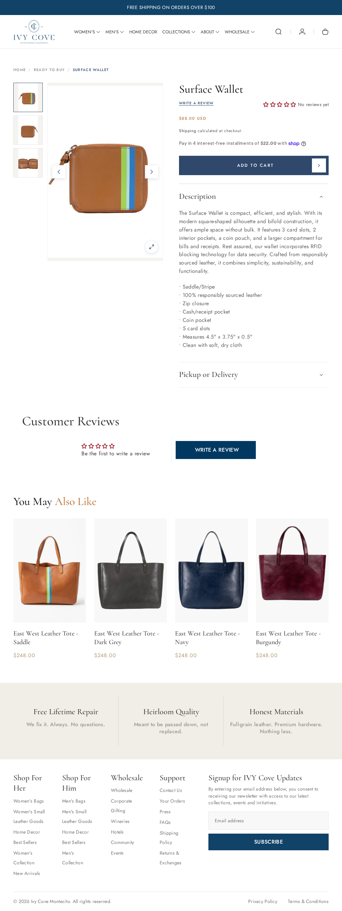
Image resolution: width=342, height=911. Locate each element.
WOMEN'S (84, 32)
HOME (19, 69)
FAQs (165, 822)
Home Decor (26, 832)
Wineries (120, 821)
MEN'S (112, 32)
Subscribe (268, 842)
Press (165, 811)
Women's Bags (28, 801)
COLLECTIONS (176, 32)
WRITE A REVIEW (196, 103)
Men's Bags (74, 801)
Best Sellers (25, 842)
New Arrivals (26, 873)
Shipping (187, 131)
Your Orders (172, 801)
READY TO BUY (49, 69)
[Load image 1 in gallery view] (28, 97)
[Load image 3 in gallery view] (28, 162)
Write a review (217, 450)
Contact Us (171, 790)
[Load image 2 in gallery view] (28, 130)
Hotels (117, 832)
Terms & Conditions (308, 901)
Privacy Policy (262, 901)
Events (117, 853)
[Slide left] (58, 171)
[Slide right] (151, 171)
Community (122, 842)
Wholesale (122, 790)
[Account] (302, 31)
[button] (279, 32)
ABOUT (207, 32)
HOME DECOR (143, 32)
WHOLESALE (237, 32)
